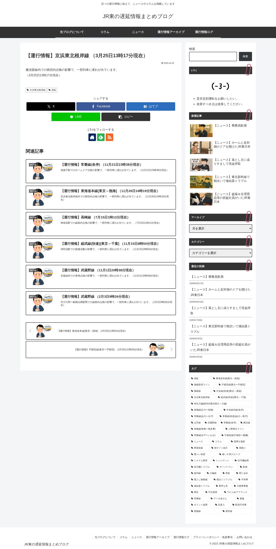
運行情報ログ (181, 537)
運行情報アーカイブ (158, 537)
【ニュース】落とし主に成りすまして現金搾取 (220, 310)
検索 (192, 48)
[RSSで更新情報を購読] (109, 137)
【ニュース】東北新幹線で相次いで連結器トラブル (220, 329)
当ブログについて (105, 537)
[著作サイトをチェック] (92, 137)
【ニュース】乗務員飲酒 (206, 276)
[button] (125, 117)
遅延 (53, 90)
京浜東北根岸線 (37, 90)
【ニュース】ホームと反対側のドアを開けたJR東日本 (220, 292)
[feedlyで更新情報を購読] (101, 137)
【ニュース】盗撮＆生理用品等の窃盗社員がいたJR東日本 (220, 347)
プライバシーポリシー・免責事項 (213, 537)
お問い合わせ (244, 537)
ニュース (136, 537)
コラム (123, 537)
